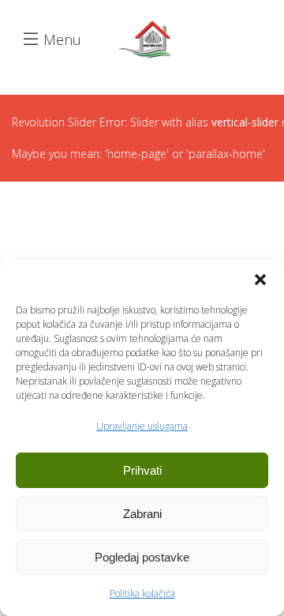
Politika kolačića (142, 593)
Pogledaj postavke (142, 557)
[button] (260, 279)
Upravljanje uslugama (142, 426)
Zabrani (142, 513)
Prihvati (142, 470)
